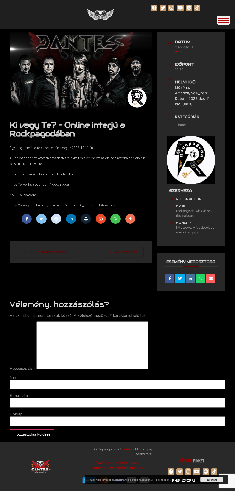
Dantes (128, 449)
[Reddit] (56, 219)
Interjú (182, 125)
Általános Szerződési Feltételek (116, 468)
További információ (183, 479)
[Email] (210, 278)
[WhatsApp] (115, 219)
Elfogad (212, 479)
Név (13, 377)
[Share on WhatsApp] (200, 278)
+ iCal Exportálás (123, 252)
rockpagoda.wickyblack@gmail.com (194, 213)
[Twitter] (41, 219)
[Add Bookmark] (130, 219)
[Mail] (101, 219)
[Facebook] (27, 219)
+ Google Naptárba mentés (46, 252)
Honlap (16, 414)
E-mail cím (19, 395)
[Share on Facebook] (169, 278)
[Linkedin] (71, 219)
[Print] (86, 219)
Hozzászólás (22, 368)
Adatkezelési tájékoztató (116, 462)
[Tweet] (180, 278)
